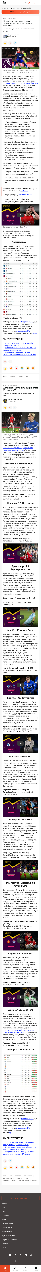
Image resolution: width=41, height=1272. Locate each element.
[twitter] (20, 1255)
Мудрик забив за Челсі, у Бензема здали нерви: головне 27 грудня (18, 1152)
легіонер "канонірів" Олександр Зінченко (20, 83)
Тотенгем (18, 1176)
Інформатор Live (23, 331)
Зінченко (12, 376)
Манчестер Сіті (28, 1176)
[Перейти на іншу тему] (29, 3)
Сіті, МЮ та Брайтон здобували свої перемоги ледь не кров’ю (18, 449)
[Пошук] (34, 3)
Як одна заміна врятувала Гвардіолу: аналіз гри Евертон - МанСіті (19, 1148)
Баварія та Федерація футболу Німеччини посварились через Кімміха (19, 353)
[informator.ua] (4, 2)
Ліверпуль (5, 1180)
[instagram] (15, 1255)
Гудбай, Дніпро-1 (24, 12)
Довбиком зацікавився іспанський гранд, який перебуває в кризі (19, 1143)
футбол (5, 376)
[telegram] (26, 1255)
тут (35, 333)
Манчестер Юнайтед (8, 1178)
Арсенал (21, 376)
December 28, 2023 (26, 194)
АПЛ (27, 376)
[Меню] (38, 3)
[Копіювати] (15, 43)
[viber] (31, 1255)
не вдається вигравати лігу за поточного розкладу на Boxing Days (19, 1030)
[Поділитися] (10, 43)
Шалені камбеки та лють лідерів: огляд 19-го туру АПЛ (18, 344)
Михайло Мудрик (24, 1180)
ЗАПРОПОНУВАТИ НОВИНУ (20, 1198)
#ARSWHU (24, 191)
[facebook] (10, 1255)
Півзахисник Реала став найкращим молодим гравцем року (19, 349)
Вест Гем (19, 1178)
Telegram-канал (27, 322)
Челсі (26, 1178)
